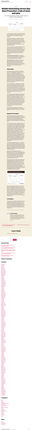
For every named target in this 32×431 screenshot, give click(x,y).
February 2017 (3, 346)
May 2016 (2, 354)
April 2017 (2, 345)
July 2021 (2, 306)
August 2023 (3, 286)
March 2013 (2, 388)
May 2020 (2, 319)
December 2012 (3, 391)
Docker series (3, 404)
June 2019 (2, 328)
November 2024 (3, 272)
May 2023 (2, 289)
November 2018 (3, 334)
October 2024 (3, 273)
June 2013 (2, 385)
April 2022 (2, 301)
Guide (2, 408)
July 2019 (2, 327)
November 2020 (3, 313)
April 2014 (2, 377)
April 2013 (2, 387)
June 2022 (2, 299)
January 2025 (3, 270)
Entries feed (3, 422)
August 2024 (3, 275)
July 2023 (2, 287)
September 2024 (3, 274)
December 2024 (3, 271)
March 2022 (2, 302)
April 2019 (2, 330)
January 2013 (3, 390)
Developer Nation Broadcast (5, 403)
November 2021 (3, 304)
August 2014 (3, 373)
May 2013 (2, 386)
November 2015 (3, 360)
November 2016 (3, 349)
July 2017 (2, 343)
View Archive (12, 220)
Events (2, 406)
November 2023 (3, 283)
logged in (11, 233)
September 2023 (3, 285)
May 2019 (2, 329)
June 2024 (2, 277)
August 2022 (3, 297)
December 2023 (3, 282)
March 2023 (3, 291)
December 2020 (3, 312)
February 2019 (3, 332)
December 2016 (3, 348)
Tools (2, 416)
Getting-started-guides (4, 407)
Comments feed (3, 423)
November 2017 (3, 341)
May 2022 (2, 300)
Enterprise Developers (4, 405)
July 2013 (2, 384)
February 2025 (3, 269)
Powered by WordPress (13, 429)
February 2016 (3, 357)
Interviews (2, 409)
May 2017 (2, 344)
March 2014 (2, 378)
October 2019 (3, 325)
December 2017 (3, 340)
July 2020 (2, 317)
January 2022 (3, 303)
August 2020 (3, 316)
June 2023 (2, 288)
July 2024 (2, 276)
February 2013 (3, 389)
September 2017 (3, 342)
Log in (2, 421)
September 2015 (3, 362)
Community (2, 402)
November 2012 (3, 392)
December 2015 (3, 359)
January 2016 (3, 358)
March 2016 (2, 356)
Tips (1, 415)
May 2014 (2, 376)
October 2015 (3, 361)
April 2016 (2, 355)
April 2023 (2, 290)
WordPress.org (3, 424)
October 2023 (3, 284)
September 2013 (3, 383)
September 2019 (3, 326)
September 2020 (3, 315)
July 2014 (2, 374)
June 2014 (2, 375)
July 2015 (2, 363)
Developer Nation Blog (5, 1)
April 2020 (2, 320)
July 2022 (2, 298)
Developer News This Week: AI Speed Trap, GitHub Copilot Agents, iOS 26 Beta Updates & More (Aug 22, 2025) (8, 250)
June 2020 (2, 318)
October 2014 (3, 371)
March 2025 (3, 268)
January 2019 (3, 333)
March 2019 (2, 331)
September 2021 (3, 305)
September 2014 (3, 372)
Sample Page (26, 1)
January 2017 (3, 347)
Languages (2, 410)
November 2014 (3, 370)
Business (16, 6)
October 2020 (3, 314)
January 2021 (3, 311)
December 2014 (3, 369)
